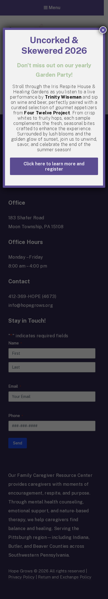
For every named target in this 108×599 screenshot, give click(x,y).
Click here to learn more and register (54, 166)
